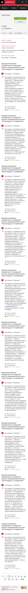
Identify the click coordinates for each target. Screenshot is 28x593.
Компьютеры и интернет (9, 46)
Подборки (23, 8)
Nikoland (12, 589)
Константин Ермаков (14, 110)
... (6, 576)
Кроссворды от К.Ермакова (12, 73)
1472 (22, 579)
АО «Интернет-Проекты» (10, 587)
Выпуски (4, 8)
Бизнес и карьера (7, 40)
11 (5, 579)
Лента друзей (18, 33)
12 (9, 579)
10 (24, 576)
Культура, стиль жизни (8, 55)
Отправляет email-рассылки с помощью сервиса (14, 5)
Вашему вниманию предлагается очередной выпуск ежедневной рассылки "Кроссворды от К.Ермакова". (13, 66)
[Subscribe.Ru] (9, 2)
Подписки (4, 33)
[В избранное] (3, 77)
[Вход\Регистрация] (22, 2)
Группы (14, 8)
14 (16, 579)
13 (12, 579)
